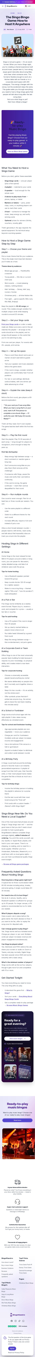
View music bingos (16, 1038)
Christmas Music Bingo (9, 1306)
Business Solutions (7, 1268)
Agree (12, 1348)
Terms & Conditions (17, 1331)
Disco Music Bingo (7, 1300)
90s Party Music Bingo (9, 1303)
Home (12, 13)
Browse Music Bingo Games (17, 1005)
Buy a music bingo (7, 1265)
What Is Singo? (21, 102)
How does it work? (8, 1262)
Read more (17, 1120)
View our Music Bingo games (18, 151)
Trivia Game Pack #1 (25, 1264)
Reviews (4, 1271)
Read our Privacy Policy (16, 1352)
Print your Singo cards (10, 324)
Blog (20, 13)
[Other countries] (17, 1315)
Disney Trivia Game (25, 1267)
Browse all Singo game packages (16, 864)
